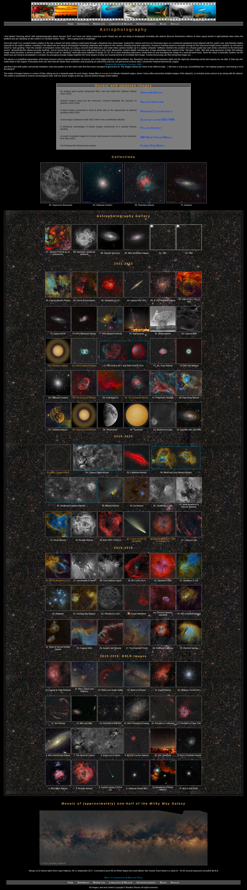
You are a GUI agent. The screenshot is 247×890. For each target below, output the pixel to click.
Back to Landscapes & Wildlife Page (123, 877)
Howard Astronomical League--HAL (123, 64)
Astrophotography (146, 23)
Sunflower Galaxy (151, 92)
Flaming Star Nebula (152, 145)
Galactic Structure (151, 101)
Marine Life (99, 23)
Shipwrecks (83, 23)
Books (163, 23)
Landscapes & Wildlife (120, 23)
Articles (175, 23)
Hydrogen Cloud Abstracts (156, 111)
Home (70, 23)
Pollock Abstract (151, 127)
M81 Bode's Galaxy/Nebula (156, 137)
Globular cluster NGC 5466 (157, 119)
